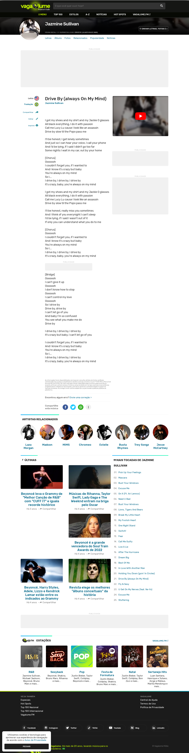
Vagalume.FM (141, 14)
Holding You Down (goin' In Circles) (136, 573)
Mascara (122, 477)
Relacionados (80, 38)
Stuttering (123, 600)
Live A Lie (123, 547)
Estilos (74, 14)
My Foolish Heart (127, 520)
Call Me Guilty (125, 541)
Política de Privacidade (152, 707)
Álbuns (58, 38)
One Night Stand (126, 525)
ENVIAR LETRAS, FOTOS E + (154, 29)
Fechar (26, 746)
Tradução (28, 104)
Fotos (68, 38)
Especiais (25, 700)
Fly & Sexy (123, 584)
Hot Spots (120, 14)
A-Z (87, 14)
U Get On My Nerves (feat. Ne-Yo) (135, 589)
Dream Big (123, 557)
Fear (120, 536)
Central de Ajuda (148, 700)
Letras (48, 38)
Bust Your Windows (128, 483)
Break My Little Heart (129, 515)
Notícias (101, 14)
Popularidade (97, 38)
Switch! (122, 531)
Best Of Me (124, 562)
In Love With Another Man (131, 568)
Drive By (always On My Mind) (133, 578)
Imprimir (31, 126)
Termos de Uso (148, 703)
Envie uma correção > (81, 397)
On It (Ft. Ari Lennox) (129, 493)
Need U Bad (124, 499)
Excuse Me (123, 488)
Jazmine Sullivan (62, 24)
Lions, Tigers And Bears (130, 509)
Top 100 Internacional (32, 711)
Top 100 (58, 14)
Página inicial (50, 32)
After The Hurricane (128, 552)
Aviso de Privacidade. (36, 740)
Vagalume (35, 6)
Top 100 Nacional (29, 707)
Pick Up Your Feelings (129, 472)
